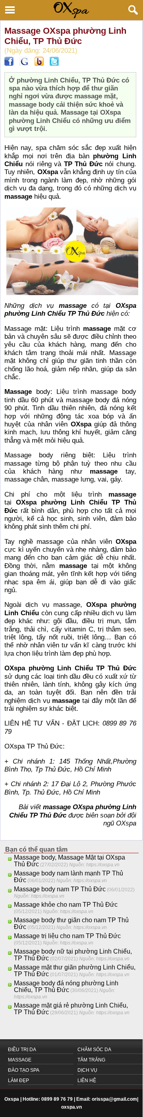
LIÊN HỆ (86, 1080)
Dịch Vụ (87, 1070)
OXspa (126, 823)
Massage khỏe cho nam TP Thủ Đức (66, 904)
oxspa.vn (71, 1107)
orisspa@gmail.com (114, 1099)
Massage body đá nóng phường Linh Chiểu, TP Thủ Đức (66, 986)
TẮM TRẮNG (91, 1060)
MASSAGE (19, 1060)
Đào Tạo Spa (23, 1070)
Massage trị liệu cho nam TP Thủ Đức (67, 936)
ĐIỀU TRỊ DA (22, 1049)
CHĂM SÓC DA (94, 1049)
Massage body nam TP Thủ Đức (60, 889)
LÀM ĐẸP (18, 1080)
